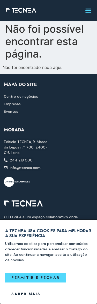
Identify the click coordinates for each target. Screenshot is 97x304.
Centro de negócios (21, 96)
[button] (88, 10)
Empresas (12, 104)
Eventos (11, 111)
